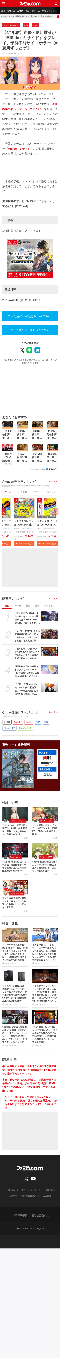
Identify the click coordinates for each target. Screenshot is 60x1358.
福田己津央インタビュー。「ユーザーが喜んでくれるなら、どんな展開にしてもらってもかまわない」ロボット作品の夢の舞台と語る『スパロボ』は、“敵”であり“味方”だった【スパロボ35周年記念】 (44, 952)
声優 (26, 25)
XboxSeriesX (25, 728)
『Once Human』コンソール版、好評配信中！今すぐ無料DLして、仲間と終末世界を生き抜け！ (14, 866)
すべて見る (53, 481)
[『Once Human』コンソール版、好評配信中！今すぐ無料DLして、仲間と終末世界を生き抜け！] (15, 850)
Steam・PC (9, 728)
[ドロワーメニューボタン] (3, 3)
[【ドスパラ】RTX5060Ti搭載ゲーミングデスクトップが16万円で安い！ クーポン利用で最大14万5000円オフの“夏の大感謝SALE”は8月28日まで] (15, 976)
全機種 (7, 722)
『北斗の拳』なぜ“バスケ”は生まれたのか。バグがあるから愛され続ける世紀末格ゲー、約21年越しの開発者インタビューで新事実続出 (27, 653)
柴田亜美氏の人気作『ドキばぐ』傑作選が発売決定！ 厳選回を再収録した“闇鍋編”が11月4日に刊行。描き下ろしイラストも (29, 1069)
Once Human (15, 857)
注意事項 (13, 1195)
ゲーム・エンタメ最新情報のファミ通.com (19, 16)
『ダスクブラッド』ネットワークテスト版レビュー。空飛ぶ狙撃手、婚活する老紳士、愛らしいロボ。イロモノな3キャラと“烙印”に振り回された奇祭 (44, 993)
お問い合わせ (11, 1189)
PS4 (46, 722)
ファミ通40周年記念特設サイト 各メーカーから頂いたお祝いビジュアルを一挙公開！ (14, 903)
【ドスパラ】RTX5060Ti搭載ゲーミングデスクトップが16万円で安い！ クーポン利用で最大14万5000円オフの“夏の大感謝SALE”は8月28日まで (14, 993)
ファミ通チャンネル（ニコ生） (30, 330)
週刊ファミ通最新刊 (16, 744)
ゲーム (8, 491)
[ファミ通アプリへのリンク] (20, 1215)
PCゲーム (35, 10)
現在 (7, 605)
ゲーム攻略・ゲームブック (29, 491)
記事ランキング (13, 598)
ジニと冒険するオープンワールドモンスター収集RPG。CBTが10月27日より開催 (45, 830)
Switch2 (11, 10)
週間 (28, 605)
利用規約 (50, 1189)
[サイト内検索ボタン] (56, 3)
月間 (37, 605)
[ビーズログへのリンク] (40, 1215)
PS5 (27, 10)
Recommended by (38, 469)
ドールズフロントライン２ (18, 820)
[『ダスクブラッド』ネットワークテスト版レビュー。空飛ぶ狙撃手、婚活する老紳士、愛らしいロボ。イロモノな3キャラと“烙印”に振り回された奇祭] (45, 976)
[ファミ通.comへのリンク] (30, 4)
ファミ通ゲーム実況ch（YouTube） (30, 316)
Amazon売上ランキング (19, 481)
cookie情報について (30, 1195)
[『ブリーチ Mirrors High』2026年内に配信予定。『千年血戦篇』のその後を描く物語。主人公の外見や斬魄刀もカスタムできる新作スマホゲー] (49, 687)
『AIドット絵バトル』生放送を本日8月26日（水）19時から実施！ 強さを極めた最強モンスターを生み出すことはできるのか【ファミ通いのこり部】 (29, 1102)
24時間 (17, 605)
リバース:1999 (46, 857)
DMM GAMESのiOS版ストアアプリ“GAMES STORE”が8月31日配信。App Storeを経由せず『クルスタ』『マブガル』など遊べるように (27, 671)
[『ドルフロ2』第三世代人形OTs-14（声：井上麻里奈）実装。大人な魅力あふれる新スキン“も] (15, 814)
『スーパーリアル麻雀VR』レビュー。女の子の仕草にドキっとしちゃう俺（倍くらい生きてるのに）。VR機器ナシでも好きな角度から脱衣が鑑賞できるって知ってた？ (15, 952)
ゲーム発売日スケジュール (20, 712)
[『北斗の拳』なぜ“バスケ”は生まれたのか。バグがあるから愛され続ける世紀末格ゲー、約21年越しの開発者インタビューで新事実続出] (49, 651)
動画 (35, 25)
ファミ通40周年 (16, 893)
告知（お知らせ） (48, 16)
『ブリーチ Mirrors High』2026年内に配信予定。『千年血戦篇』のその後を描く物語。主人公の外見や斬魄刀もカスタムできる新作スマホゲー (26, 689)
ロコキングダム (46, 820)
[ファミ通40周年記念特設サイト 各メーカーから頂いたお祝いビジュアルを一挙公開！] (15, 887)
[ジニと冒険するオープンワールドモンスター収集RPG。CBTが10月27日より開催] (45, 814)
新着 (3, 10)
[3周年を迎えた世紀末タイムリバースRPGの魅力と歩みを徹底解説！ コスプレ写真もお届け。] (45, 850)
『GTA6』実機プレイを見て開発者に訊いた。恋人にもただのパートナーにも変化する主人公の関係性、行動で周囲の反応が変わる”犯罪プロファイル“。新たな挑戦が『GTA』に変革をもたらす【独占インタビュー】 (27, 635)
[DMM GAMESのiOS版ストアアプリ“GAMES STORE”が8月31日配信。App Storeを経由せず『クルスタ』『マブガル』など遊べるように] (49, 669)
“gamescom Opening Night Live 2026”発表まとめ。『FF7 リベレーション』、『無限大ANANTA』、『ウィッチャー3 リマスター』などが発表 (14, 1034)
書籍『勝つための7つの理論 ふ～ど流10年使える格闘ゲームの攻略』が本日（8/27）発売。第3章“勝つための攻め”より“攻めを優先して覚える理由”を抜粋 (29, 1085)
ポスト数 (48, 605)
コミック (51, 491)
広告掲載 (47, 1195)
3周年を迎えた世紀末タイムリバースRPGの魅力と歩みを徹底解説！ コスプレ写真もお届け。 (44, 866)
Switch (20, 10)
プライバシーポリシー (32, 1189)
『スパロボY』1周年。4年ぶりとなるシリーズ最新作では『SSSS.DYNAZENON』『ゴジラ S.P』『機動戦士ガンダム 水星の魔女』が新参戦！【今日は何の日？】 (27, 617)
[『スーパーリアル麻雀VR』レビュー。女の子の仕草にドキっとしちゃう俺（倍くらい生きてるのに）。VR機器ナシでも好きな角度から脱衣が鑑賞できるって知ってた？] (15, 935)
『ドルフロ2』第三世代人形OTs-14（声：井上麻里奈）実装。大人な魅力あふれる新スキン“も (14, 830)
